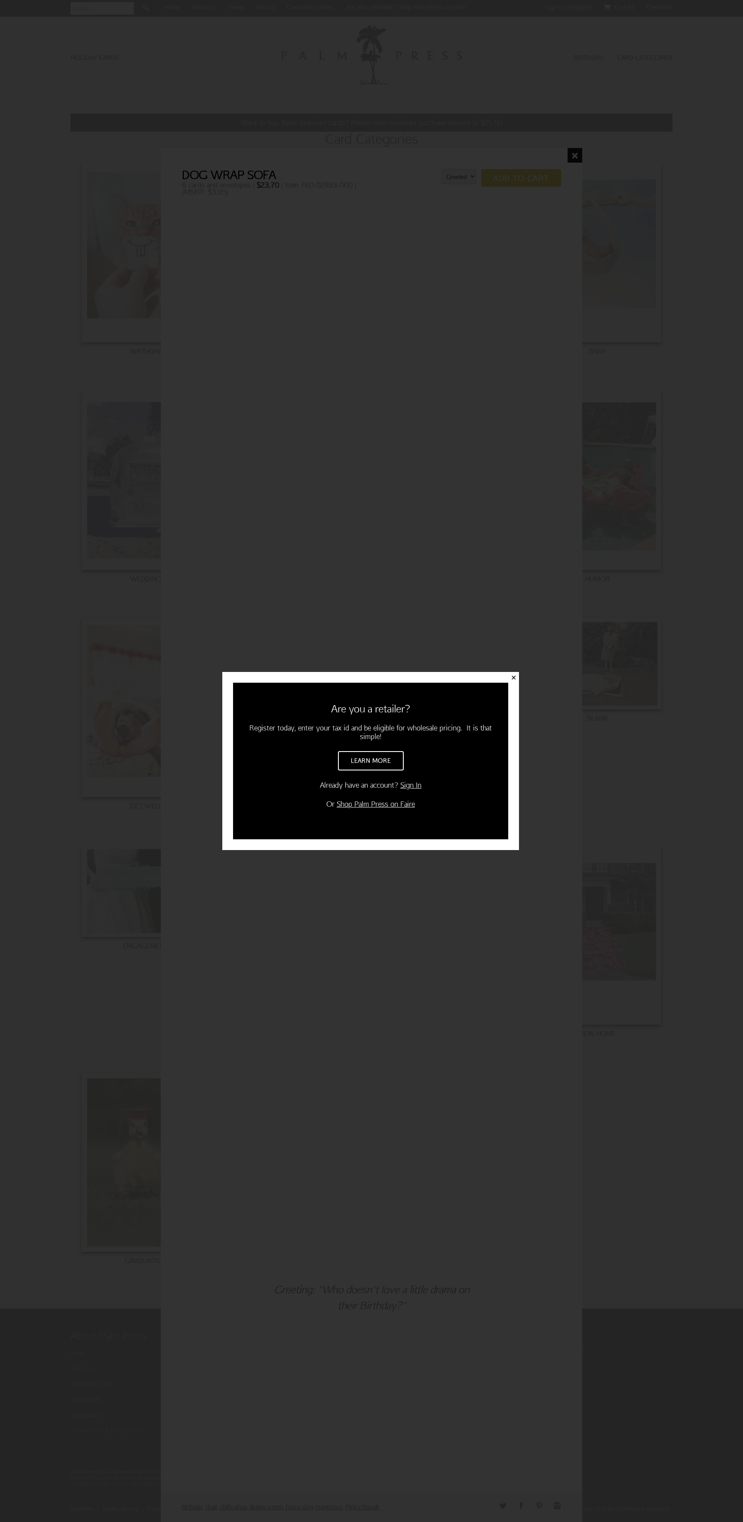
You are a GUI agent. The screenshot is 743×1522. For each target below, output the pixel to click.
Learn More (371, 760)
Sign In (410, 784)
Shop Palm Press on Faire (376, 803)
